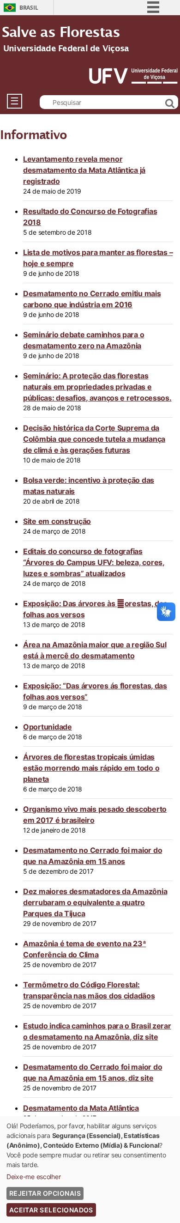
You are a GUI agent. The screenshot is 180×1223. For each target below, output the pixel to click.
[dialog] (90, 1169)
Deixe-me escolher (33, 1176)
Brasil (28, 8)
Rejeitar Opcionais (45, 1193)
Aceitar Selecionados (51, 1210)
